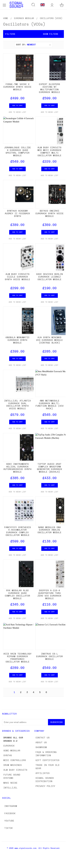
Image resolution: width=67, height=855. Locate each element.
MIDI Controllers (14, 760)
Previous (5, 852)
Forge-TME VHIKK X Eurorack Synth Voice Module (17, 86)
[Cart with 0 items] (61, 4)
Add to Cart (17, 105)
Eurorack (9, 745)
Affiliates (43, 773)
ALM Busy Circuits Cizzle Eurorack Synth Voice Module (17, 276)
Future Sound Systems (11, 776)
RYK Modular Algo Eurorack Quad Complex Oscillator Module (17, 594)
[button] (33, 34)
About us (41, 742)
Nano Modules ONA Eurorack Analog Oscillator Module (49, 530)
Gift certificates (47, 760)
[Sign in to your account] (52, 4)
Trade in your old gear (47, 766)
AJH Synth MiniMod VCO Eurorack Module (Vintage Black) (49, 340)
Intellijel (10, 787)
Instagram (10, 806)
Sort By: (21, 44)
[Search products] (33, 5)
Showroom (41, 747)
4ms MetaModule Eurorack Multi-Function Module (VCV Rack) (50, 404)
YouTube (9, 820)
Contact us (43, 737)
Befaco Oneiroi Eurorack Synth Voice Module (50, 213)
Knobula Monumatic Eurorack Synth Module (17, 340)
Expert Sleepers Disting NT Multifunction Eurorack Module (49, 88)
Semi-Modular (11, 750)
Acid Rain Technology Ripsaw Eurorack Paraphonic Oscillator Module (17, 657)
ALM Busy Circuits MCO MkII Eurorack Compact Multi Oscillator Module (49, 151)
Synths (7, 755)
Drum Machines (12, 765)
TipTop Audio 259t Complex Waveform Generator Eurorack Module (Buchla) (49, 467)
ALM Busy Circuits (15, 769)
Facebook (10, 813)
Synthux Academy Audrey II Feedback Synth (17, 213)
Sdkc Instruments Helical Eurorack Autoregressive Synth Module (17, 467)
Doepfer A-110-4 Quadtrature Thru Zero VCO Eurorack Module (49, 594)
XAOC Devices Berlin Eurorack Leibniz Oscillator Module (49, 276)
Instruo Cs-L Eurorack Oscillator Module (49, 656)
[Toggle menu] (4, 5)
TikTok (8, 828)
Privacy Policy (45, 786)
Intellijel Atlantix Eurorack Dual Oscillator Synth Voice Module (17, 404)
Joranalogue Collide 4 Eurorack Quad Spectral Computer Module (17, 151)
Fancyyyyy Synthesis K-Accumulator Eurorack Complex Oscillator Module (17, 531)
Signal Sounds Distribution (45, 779)
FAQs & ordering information (46, 753)
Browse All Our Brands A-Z (13, 739)
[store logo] (16, 5)
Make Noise (10, 782)
